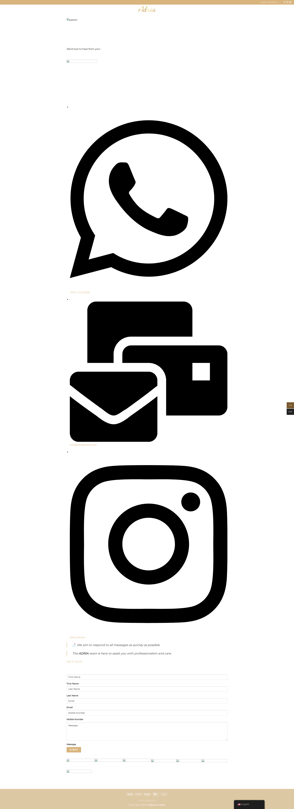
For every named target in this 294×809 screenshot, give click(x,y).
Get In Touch (74, 661)
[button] (8, 9)
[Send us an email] (290, 2)
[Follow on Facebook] (284, 2)
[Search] (19, 9)
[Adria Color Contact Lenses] (147, 9)
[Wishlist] (274, 9)
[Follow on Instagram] (287, 2)
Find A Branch (269, 2)
